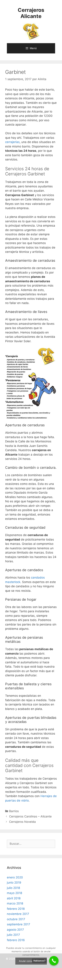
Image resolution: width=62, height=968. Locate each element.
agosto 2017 (15, 929)
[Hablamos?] (54, 960)
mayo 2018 (14, 893)
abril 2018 (13, 898)
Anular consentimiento (31, 961)
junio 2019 (14, 882)
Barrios (14, 811)
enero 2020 (15, 877)
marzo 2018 (15, 903)
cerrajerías (12, 142)
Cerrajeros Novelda (22, 821)
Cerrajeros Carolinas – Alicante (30, 816)
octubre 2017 (16, 919)
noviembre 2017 (18, 914)
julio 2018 (13, 888)
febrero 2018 (16, 908)
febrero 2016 (16, 940)
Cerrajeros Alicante (31, 13)
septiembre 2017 (18, 924)
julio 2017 (13, 934)
